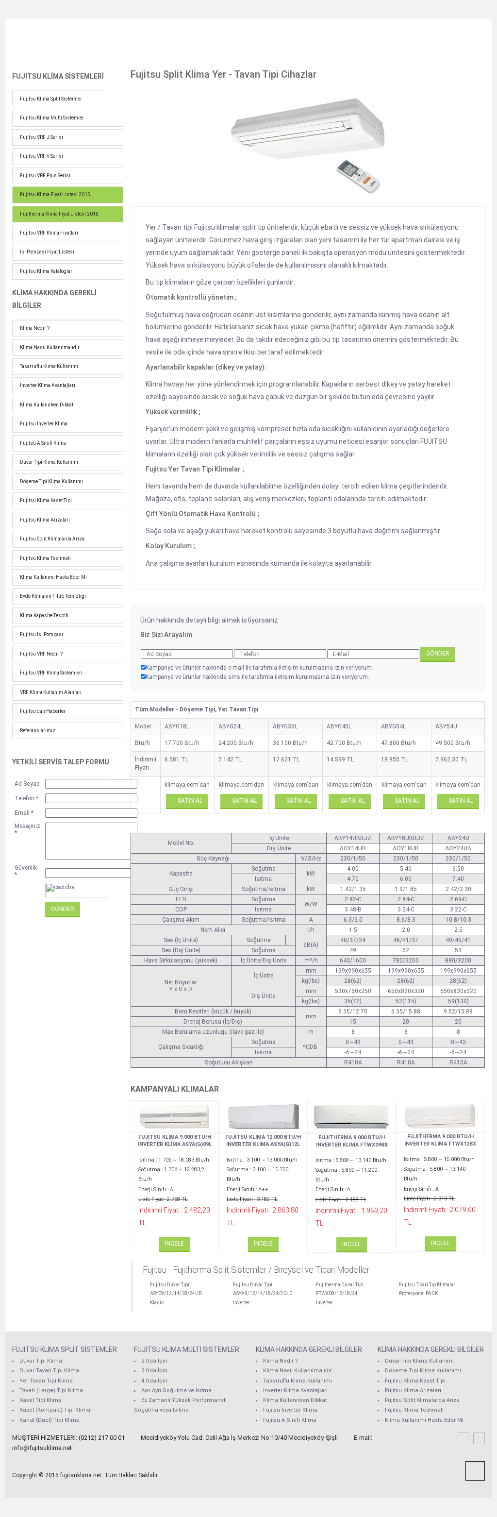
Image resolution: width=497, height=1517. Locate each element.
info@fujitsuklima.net (42, 1447)
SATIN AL (189, 800)
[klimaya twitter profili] (479, 1438)
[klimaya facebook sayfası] (463, 1438)
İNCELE (174, 1243)
